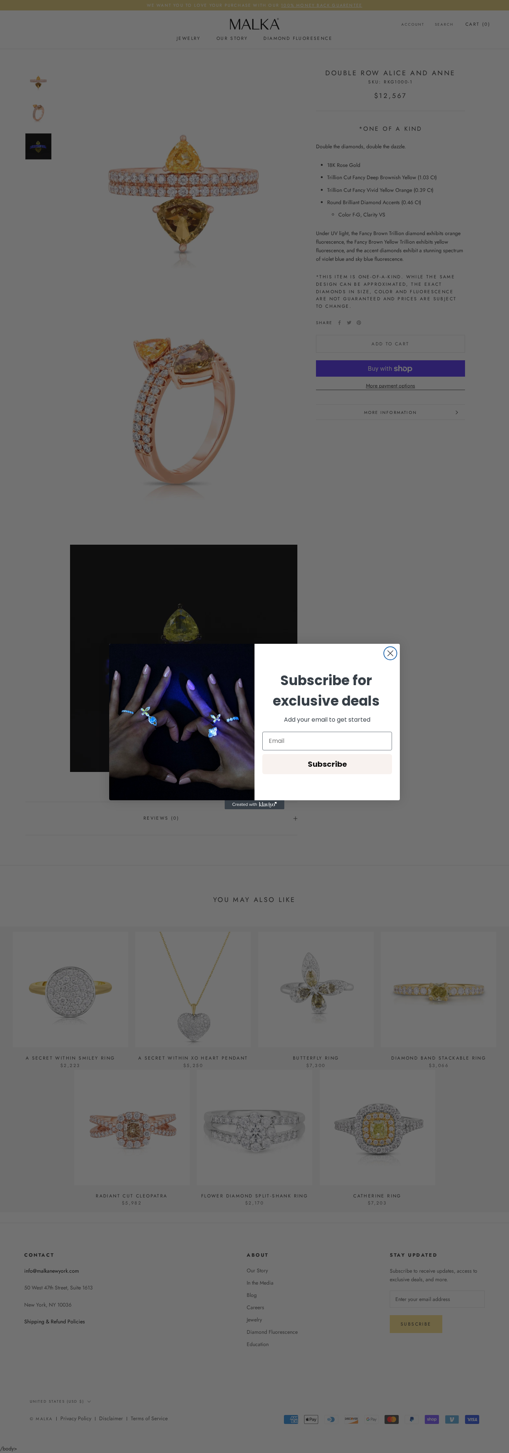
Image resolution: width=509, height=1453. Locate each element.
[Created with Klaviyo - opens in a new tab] (254, 804)
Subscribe (327, 764)
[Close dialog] (390, 653)
